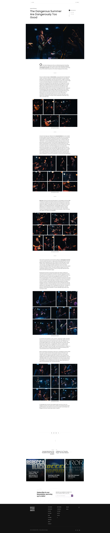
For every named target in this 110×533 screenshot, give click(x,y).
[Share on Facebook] (54, 433)
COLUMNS (49, 517)
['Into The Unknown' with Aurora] (74, 470)
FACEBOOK (59, 509)
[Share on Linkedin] (56, 433)
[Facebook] (77, 530)
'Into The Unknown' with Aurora (73, 476)
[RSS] (79, 530)
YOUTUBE (58, 511)
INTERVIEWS (50, 509)
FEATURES (49, 513)
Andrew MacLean (33, 8)
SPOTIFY (58, 513)
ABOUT (49, 521)
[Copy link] (58, 433)
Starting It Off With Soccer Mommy (53, 476)
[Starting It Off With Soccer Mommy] (55, 470)
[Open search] (79, 507)
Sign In (67, 509)
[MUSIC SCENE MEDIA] (54, 2)
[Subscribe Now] (72, 495)
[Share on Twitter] (51, 433)
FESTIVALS (49, 519)
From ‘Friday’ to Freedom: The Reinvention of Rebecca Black (33, 474)
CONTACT (49, 523)
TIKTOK (58, 515)
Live (69, 15)
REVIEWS (49, 511)
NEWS (49, 515)
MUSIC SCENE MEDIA (32, 508)
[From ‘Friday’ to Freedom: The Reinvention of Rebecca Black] (35, 470)
